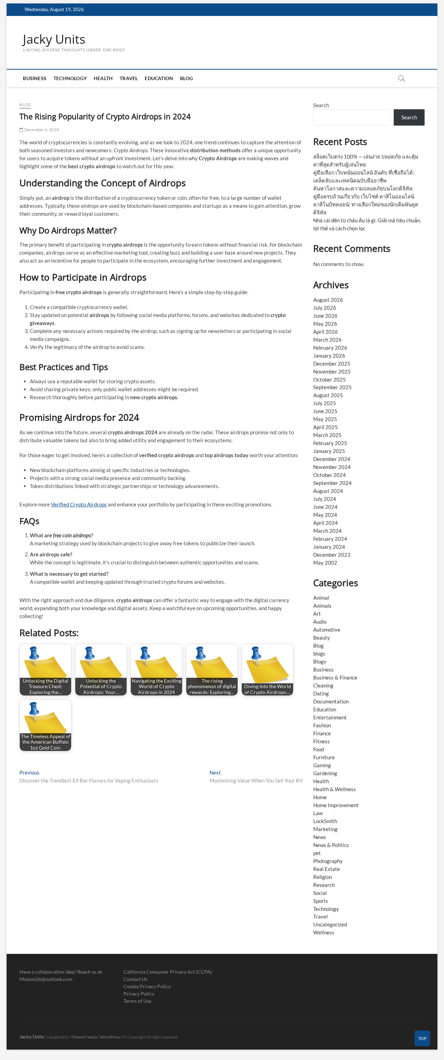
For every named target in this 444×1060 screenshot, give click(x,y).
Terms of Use (137, 1001)
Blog (186, 78)
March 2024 (327, 531)
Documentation (331, 701)
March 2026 (327, 339)
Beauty (321, 637)
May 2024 (325, 515)
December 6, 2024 (41, 129)
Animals (322, 605)
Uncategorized (330, 924)
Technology (70, 78)
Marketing (325, 829)
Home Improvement (336, 805)
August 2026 (328, 300)
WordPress (110, 1037)
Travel (129, 78)
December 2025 (331, 363)
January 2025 (329, 451)
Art (317, 613)
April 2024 (325, 523)
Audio (319, 621)
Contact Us (135, 979)
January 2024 (329, 547)
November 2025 (332, 371)
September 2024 (332, 483)
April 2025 (325, 427)
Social (320, 893)
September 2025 (332, 387)
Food (318, 749)
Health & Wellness (334, 789)
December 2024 (331, 459)
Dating (321, 693)
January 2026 (329, 355)
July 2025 (324, 403)
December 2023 (331, 555)
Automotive (326, 629)
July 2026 (324, 308)
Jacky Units (54, 39)
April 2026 (325, 331)
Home (320, 797)
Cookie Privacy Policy (147, 986)
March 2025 (327, 435)
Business (34, 78)
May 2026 (325, 323)
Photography (328, 861)
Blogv (319, 661)
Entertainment (330, 717)
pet (317, 853)
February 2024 (330, 539)
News (319, 837)
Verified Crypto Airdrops (79, 504)
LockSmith (325, 821)
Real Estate (326, 869)
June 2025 (325, 411)
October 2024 (329, 475)
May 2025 (325, 419)
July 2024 (324, 499)
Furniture (324, 757)
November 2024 (332, 467)
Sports (320, 901)
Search (321, 105)
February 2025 (330, 443)
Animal (321, 598)
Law (318, 813)
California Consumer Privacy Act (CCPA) (167, 972)
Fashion (322, 725)
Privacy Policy (138, 994)
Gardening (325, 773)
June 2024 (325, 507)
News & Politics (331, 845)
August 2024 (328, 491)
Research (324, 885)
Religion (322, 877)
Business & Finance (335, 677)
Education (159, 78)
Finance (322, 733)
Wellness (323, 932)
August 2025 (328, 395)
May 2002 (325, 562)
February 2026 (330, 347)
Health (103, 78)
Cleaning (323, 685)
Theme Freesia (84, 1037)
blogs (319, 653)
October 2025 (329, 379)
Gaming (322, 765)
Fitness (321, 741)
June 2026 (325, 316)
